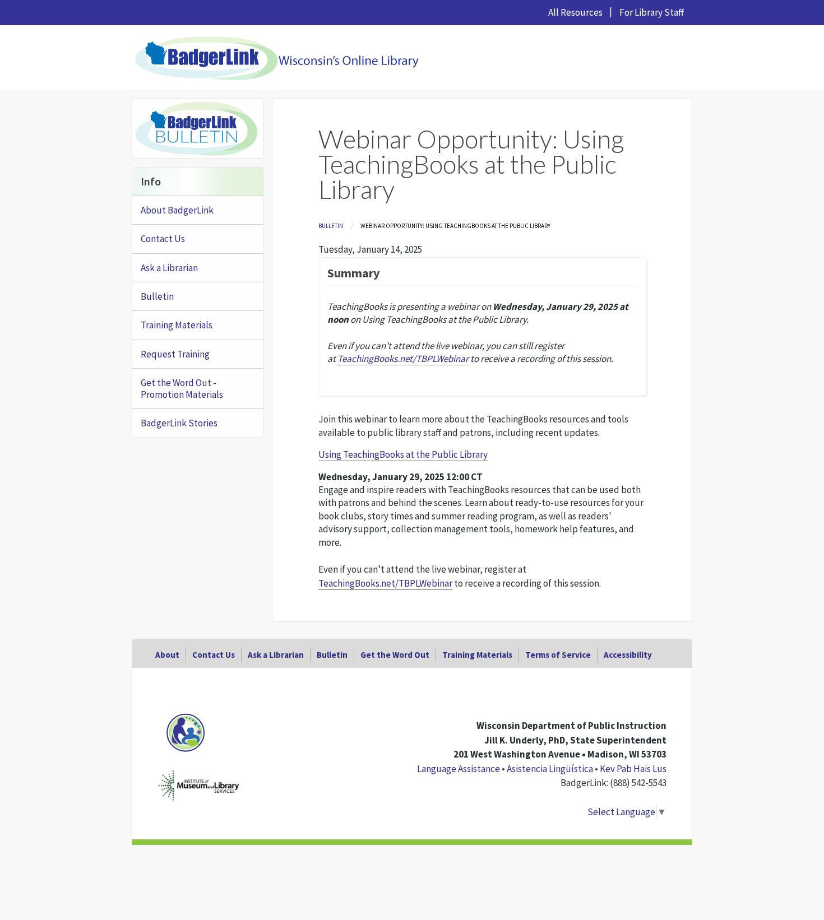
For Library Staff (651, 12)
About (167, 654)
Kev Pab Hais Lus (633, 769)
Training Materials (176, 325)
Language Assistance (458, 769)
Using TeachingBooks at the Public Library (403, 454)
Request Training (175, 354)
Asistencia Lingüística (550, 769)
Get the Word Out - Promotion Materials (182, 388)
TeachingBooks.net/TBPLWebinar (385, 583)
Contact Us (163, 239)
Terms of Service (558, 654)
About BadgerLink (177, 210)
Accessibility (628, 654)
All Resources (575, 12)
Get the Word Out (394, 654)
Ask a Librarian (169, 268)
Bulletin (330, 226)
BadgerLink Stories (179, 423)
